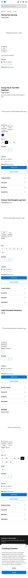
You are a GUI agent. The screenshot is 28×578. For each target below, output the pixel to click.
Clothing (9, 11)
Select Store (10, 67)
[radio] (2, 135)
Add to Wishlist (14, 171)
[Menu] (2, 1)
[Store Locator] (23, 1)
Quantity (3, 146)
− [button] (2, 149)
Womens (3, 11)
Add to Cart (14, 167)
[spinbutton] (6, 149)
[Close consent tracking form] (26, 546)
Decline (14, 568)
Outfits (15, 11)
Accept (14, 572)
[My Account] (18, 1)
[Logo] (5, 1)
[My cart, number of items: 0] (26, 1)
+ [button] (10, 149)
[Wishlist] (21, 1)
